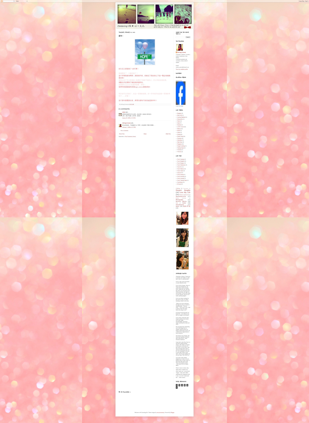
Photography (179, 199)
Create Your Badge (179, 106)
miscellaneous (180, 204)
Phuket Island (180, 136)
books (184, 203)
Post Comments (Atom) (130, 136)
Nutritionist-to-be (181, 196)
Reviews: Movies (181, 201)
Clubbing (178, 188)
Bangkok (179, 113)
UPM (177, 203)
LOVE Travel (180, 126)
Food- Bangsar (180, 163)
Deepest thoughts (183, 190)
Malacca (179, 128)
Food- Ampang (180, 159)
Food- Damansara (181, 165)
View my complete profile (182, 69)
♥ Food (179, 184)
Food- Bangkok (180, 161)
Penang (179, 134)
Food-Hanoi (180, 182)
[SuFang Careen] (180, 104)
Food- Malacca (180, 168)
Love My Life (185, 192)
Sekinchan (179, 140)
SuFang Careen (179, 80)
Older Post (168, 133)
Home (145, 133)
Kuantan (179, 124)
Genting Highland (181, 117)
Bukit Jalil (179, 115)
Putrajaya (179, 138)
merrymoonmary (160, 412)
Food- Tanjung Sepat (182, 180)
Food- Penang (180, 174)
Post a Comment (124, 130)
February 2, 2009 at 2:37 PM (129, 127)
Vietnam (179, 151)
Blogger (172, 412)
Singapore (179, 144)
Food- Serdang (180, 178)
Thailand (179, 149)
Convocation (185, 188)
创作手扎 (186, 206)
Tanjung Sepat (180, 147)
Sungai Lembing (181, 146)
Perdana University (181, 198)
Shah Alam (179, 142)
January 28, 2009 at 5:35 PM (128, 118)
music (177, 206)
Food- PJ (179, 172)
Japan (178, 123)
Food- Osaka (180, 170)
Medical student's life (184, 194)
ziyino (123, 112)
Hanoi (178, 121)
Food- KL (179, 166)
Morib (178, 130)
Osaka (178, 132)
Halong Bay (180, 119)
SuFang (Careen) (126, 123)
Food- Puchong (180, 176)
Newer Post (121, 133)
